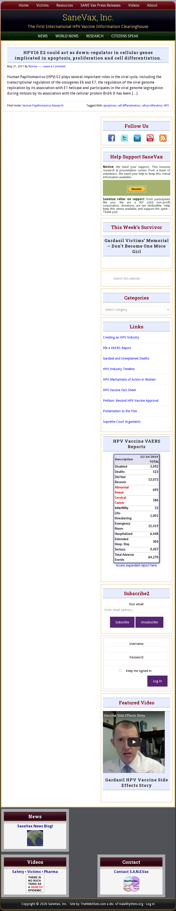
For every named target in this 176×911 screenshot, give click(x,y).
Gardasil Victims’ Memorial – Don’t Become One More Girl (136, 246)
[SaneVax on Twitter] (121, 140)
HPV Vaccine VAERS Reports (136, 443)
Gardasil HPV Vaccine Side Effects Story (136, 782)
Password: (136, 657)
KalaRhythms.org (131, 904)
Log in (150, 904)
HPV (166, 105)
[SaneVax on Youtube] (147, 140)
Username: (136, 644)
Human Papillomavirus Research (42, 105)
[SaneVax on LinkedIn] (134, 140)
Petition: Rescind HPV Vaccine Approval (130, 400)
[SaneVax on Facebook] (111, 140)
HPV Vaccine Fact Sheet (119, 390)
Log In (157, 681)
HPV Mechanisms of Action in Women (129, 379)
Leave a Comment (54, 66)
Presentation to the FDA (120, 411)
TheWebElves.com (93, 904)
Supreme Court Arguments (121, 421)
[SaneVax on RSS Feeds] (160, 140)
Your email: (136, 604)
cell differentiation (129, 105)
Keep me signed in (138, 671)
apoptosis (109, 105)
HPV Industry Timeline (119, 369)
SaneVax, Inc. (88, 17)
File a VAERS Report (117, 348)
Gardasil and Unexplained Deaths (126, 358)
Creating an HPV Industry (121, 337)
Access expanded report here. (136, 565)
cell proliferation (152, 105)
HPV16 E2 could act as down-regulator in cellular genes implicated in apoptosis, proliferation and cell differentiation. (88, 55)
